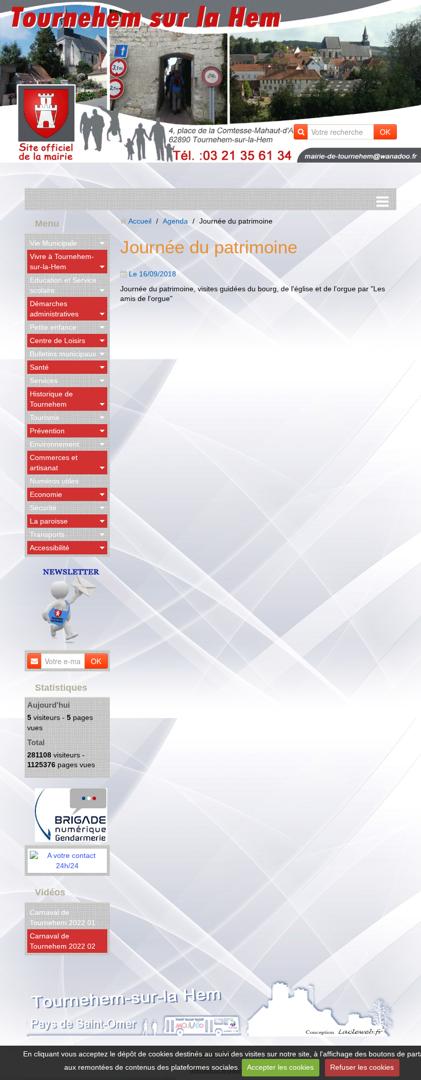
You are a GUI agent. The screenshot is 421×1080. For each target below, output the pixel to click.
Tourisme (45, 417)
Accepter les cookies (280, 1067)
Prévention (47, 431)
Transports (47, 534)
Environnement (54, 444)
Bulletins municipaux (63, 354)
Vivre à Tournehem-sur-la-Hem (62, 261)
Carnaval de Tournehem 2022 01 (62, 917)
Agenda (175, 221)
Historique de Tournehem (51, 399)
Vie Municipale (53, 243)
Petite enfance (53, 327)
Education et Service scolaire (63, 285)
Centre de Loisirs (57, 340)
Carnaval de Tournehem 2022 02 (62, 941)
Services (44, 380)
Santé (39, 367)
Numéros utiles (54, 481)
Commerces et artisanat (54, 462)
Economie (46, 494)
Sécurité (43, 508)
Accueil (139, 221)
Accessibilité (49, 548)
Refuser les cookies (362, 1067)
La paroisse (49, 521)
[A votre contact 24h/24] (67, 860)
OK (385, 132)
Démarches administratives (54, 308)
